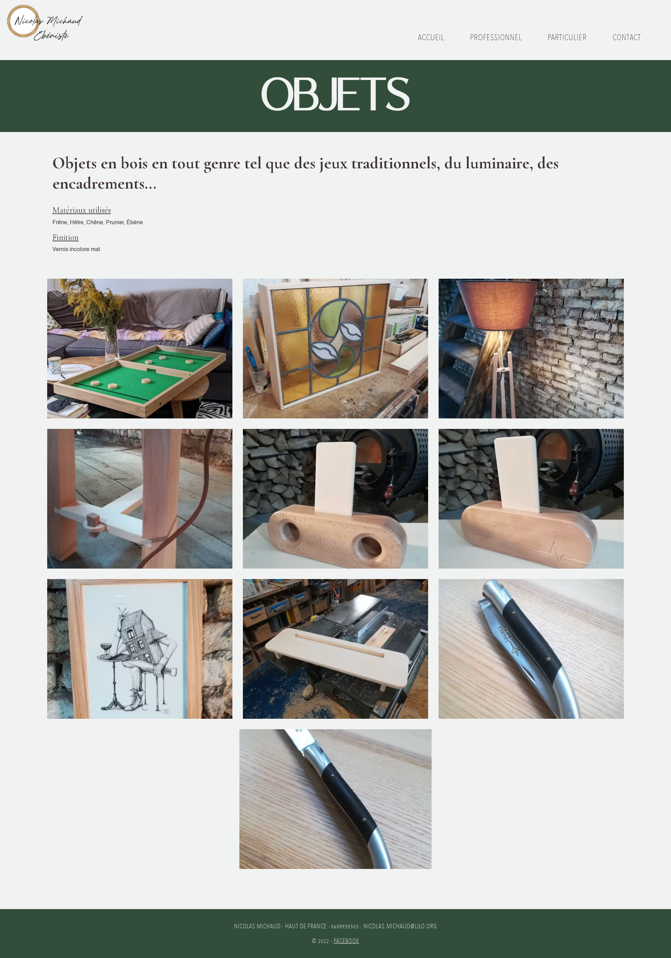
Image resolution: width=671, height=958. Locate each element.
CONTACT (627, 37)
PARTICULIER (567, 37)
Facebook (346, 941)
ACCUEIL (431, 37)
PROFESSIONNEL (496, 37)
